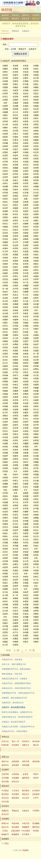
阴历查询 (15, 798)
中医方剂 (25, 823)
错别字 (36, 778)
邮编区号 (5, 834)
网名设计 (15, 18)
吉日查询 (36, 791)
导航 (38, 10)
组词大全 (15, 781)
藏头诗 (36, 745)
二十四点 (5, 843)
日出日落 (5, 802)
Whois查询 (26, 831)
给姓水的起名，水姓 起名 (12, 674)
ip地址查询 (15, 831)
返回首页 (5, 15)
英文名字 (5, 814)
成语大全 (25, 15)
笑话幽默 (36, 823)
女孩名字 (32, 49)
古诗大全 (15, 15)
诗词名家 (36, 741)
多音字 (25, 774)
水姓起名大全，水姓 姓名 (12, 659)
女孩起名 (25, 31)
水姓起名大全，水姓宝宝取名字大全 (16, 688)
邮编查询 (15, 834)
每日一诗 (15, 741)
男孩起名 (15, 31)
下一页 (32, 650)
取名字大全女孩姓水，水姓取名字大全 (17, 712)
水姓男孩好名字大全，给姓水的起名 (16, 669)
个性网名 (36, 811)
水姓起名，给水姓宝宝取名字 (13, 722)
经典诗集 (5, 745)
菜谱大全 (5, 823)
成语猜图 (25, 765)
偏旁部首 (25, 778)
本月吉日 (5, 798)
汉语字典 (5, 18)
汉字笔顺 (5, 778)
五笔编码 (15, 778)
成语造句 (5, 765)
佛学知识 (36, 827)
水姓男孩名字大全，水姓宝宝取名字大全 (18, 693)
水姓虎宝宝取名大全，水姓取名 (14, 679)
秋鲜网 (8, 10)
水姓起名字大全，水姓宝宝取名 (14, 731)
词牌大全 (25, 745)
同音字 (36, 774)
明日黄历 (5, 794)
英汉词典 (5, 781)
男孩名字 (22, 49)
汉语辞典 (15, 774)
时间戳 (36, 831)
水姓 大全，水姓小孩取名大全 (14, 664)
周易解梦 (25, 827)
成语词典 (36, 761)
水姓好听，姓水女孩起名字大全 (14, 698)
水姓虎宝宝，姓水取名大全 (13, 703)
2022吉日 (25, 798)
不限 (14, 49)
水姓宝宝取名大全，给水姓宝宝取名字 (17, 717)
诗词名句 (25, 741)
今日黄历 (36, 15)
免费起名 (5, 31)
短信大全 (5, 827)
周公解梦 (15, 827)
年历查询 (15, 794)
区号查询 (25, 834)
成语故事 (15, 761)
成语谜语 (15, 765)
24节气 (36, 798)
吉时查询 (36, 794)
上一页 (16, 650)
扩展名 (5, 831)
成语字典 (25, 761)
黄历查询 (25, 791)
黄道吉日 (25, 794)
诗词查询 (15, 745)
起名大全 (25, 18)
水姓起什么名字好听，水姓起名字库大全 (18, 727)
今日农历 (15, 791)
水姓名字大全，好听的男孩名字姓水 (16, 683)
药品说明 (15, 823)
